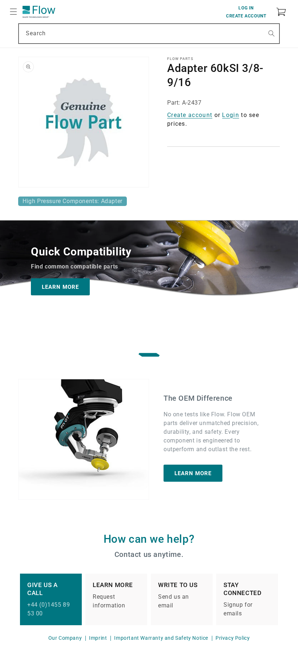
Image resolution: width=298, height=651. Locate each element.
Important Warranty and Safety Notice (161, 638)
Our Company (65, 638)
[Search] (271, 33)
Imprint (98, 638)
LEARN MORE (60, 286)
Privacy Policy (233, 638)
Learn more (193, 473)
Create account (189, 115)
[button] (13, 11)
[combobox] (149, 34)
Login (230, 115)
